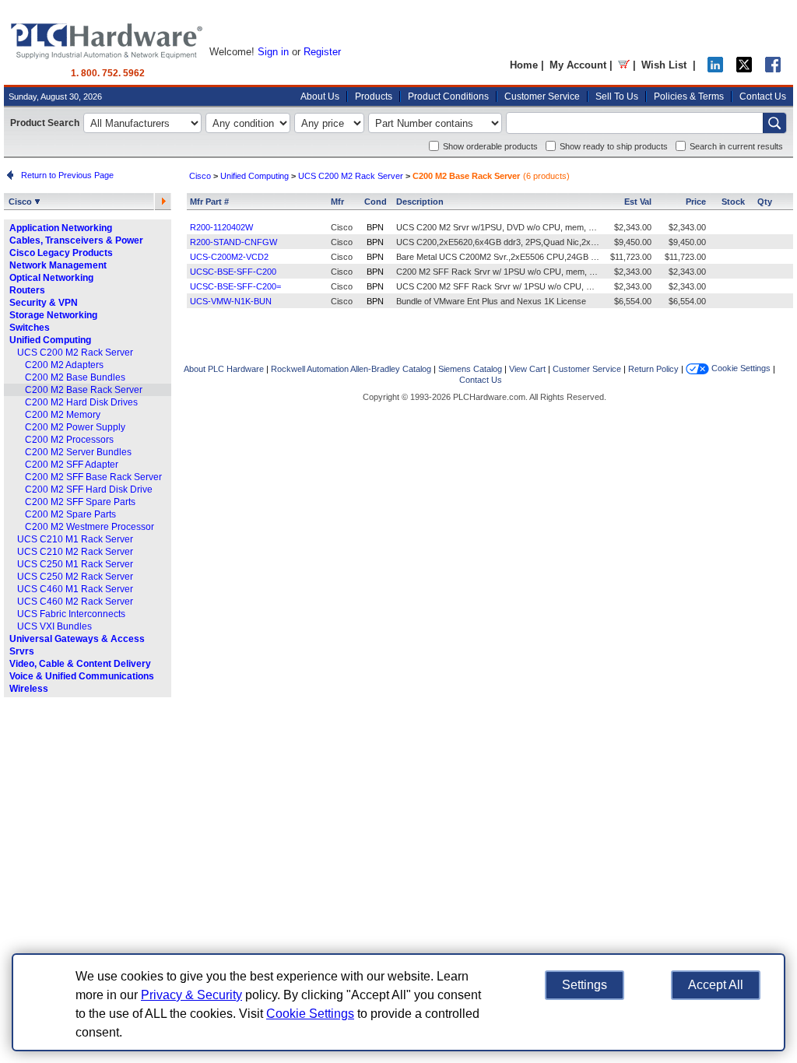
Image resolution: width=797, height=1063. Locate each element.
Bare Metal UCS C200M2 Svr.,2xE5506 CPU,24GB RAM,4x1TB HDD (527, 256)
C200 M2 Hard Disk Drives (81, 402)
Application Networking (60, 228)
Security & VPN (43, 302)
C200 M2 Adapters (64, 365)
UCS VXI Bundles (54, 626)
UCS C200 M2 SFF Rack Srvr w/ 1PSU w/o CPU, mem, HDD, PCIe (523, 286)
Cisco (21, 201)
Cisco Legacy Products (61, 252)
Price (696, 201)
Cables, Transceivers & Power (76, 240)
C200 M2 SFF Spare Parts (80, 501)
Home (524, 65)
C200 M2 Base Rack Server (83, 389)
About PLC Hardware (224, 369)
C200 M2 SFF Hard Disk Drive (89, 489)
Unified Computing (50, 340)
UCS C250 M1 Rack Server (75, 564)
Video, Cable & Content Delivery (80, 663)
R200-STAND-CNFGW (233, 242)
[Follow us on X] (744, 69)
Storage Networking (53, 315)
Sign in (273, 52)
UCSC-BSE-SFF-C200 (233, 271)
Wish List (663, 65)
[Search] (774, 123)
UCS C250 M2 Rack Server (75, 576)
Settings (584, 984)
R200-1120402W (221, 227)
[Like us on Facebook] (773, 69)
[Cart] (624, 65)
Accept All (715, 984)
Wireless (28, 688)
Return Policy (653, 369)
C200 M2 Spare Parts (70, 514)
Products (373, 96)
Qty (764, 201)
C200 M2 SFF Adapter (71, 464)
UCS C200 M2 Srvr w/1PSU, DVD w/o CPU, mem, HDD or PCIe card (527, 227)
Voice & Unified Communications (81, 676)
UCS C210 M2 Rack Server (75, 551)
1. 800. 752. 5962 (108, 73)
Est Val (637, 201)
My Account (577, 65)
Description (420, 201)
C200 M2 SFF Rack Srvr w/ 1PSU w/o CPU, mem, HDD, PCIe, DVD (525, 271)
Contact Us (762, 96)
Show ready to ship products (614, 146)
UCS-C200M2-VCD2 (229, 256)
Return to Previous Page (65, 175)
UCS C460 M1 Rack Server (75, 589)
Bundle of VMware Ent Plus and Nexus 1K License (491, 301)
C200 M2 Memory (62, 414)
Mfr (337, 201)
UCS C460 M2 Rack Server (75, 601)
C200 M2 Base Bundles (75, 377)
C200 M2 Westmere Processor (89, 526)
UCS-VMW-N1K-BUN (231, 301)
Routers (27, 290)
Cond (375, 201)
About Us (319, 96)
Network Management (58, 265)
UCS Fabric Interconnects (71, 614)
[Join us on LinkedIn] (715, 69)
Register (322, 52)
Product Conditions (448, 96)
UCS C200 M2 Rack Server (75, 352)
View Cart (527, 369)
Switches (29, 327)
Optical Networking (51, 277)
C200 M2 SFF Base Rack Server (93, 477)
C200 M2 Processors (69, 439)
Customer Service (542, 96)
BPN (375, 227)
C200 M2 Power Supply (75, 427)
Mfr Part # (209, 201)
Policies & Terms (689, 96)
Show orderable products (490, 146)
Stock (733, 201)
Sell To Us (616, 96)
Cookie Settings (740, 368)
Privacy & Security (191, 995)
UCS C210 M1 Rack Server (75, 539)
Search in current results (736, 146)
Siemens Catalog (470, 369)
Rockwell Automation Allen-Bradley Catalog (351, 369)
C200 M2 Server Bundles (78, 452)
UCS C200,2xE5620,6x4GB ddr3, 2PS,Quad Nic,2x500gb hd (511, 242)
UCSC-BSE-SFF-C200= (235, 286)
